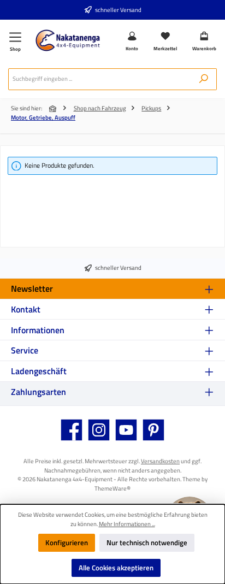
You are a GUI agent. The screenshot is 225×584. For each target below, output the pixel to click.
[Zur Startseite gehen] (67, 40)
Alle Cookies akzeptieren (116, 567)
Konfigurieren (66, 542)
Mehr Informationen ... (127, 524)
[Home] (53, 109)
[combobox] (99, 79)
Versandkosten (160, 460)
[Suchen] (204, 79)
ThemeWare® (112, 488)
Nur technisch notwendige (146, 542)
